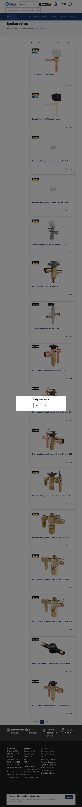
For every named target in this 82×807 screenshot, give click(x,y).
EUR (45, 406)
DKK (36, 406)
